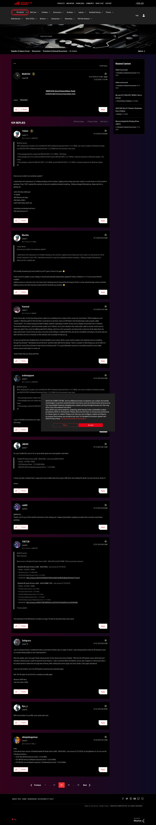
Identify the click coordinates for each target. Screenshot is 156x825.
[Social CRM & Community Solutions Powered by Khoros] (139, 820)
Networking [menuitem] (68, 19)
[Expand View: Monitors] (47, 18)
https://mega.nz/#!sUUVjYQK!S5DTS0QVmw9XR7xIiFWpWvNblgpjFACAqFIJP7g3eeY (53, 578)
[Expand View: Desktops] (75, 12)
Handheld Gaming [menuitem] (94, 12)
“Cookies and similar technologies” (73, 419)
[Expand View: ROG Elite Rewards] (91, 18)
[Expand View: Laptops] (85, 12)
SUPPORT (108, 3)
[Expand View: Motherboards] (22, 18)
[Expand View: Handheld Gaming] (102, 12)
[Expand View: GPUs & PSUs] (36, 18)
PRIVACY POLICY (104, 806)
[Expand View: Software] (49, 12)
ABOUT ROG (16, 799)
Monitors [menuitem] (43, 19)
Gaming (119, 114)
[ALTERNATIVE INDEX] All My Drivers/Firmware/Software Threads (60, 93)
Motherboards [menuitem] (15, 19)
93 (78, 785)
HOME (24, 799)
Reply (103, 110)
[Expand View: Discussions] (63, 12)
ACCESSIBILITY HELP (46, 799)
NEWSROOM (32, 799)
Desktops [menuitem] (70, 12)
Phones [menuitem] (108, 12)
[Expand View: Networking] (74, 18)
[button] (16, 109)
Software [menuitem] (45, 12)
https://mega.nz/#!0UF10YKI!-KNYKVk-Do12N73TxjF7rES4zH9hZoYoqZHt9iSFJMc (52, 602)
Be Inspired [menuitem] (20, 12)
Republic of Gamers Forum (20, 51)
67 (54, 785)
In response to (31, 138)
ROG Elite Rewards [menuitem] (84, 19)
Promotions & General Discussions (55, 51)
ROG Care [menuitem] (33, 12)
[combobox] (78, 36)
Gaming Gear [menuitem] (55, 19)
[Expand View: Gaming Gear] (61, 18)
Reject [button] (65, 425)
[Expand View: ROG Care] (38, 12)
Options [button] (140, 51)
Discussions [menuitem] (57, 12)
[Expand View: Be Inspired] (26, 12)
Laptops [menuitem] (81, 12)
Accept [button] (90, 425)
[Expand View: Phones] (113, 12)
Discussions (36, 51)
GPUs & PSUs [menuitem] (30, 19)
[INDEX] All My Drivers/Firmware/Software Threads (60, 91)
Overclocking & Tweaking (124, 101)
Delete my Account (122, 82)
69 (69, 785)
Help (137, 15)
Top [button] (15, 819)
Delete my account (122, 70)
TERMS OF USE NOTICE (91, 806)
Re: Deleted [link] (73, 51)
